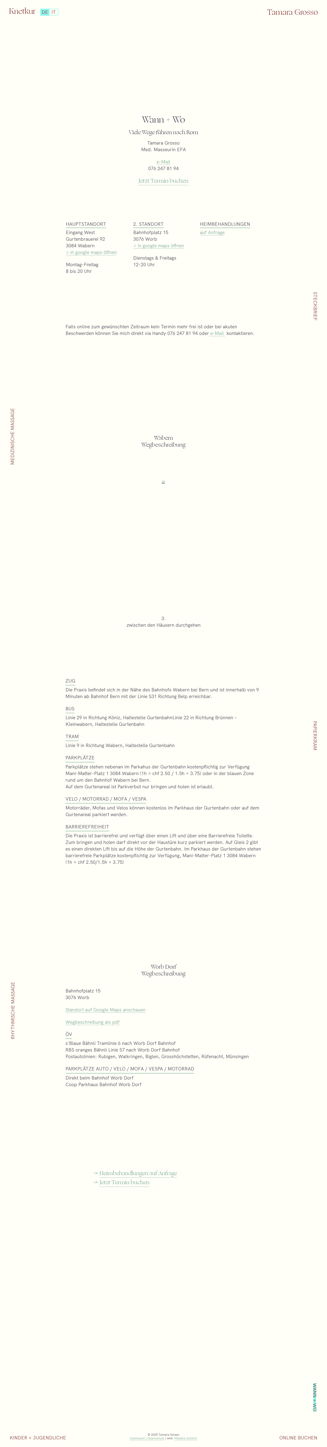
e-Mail (163, 162)
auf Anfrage (212, 232)
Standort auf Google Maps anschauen (105, 1010)
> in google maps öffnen (91, 252)
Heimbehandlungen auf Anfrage (138, 1173)
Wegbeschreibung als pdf (92, 1022)
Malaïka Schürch (185, 1438)
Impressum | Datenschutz (147, 1438)
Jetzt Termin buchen (163, 180)
